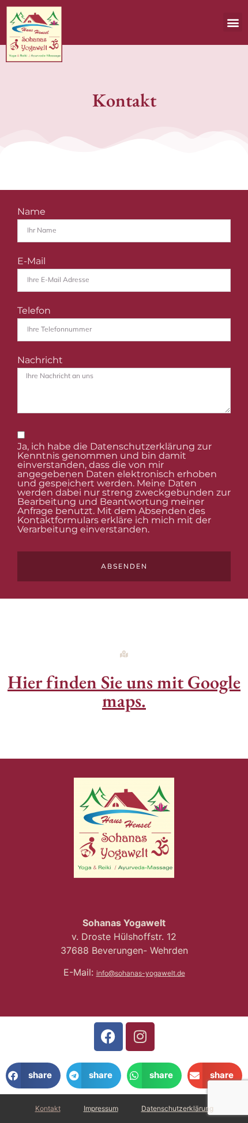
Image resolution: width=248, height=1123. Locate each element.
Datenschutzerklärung (177, 1108)
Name (31, 212)
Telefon (34, 311)
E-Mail (31, 262)
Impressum (101, 1108)
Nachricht (40, 361)
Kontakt (48, 1108)
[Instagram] (140, 1036)
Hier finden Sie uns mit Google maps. (124, 691)
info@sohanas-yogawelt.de (140, 973)
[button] (232, 22)
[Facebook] (108, 1036)
